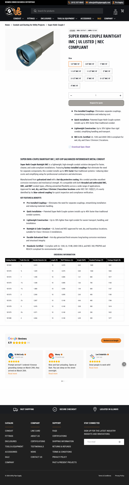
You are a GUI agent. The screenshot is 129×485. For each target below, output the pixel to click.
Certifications (38, 441)
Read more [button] (12, 373)
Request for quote (96, 103)
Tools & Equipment (14, 446)
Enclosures (11, 441)
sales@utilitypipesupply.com (99, 2)
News (33, 452)
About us (35, 436)
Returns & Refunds (61, 446)
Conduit (9, 431)
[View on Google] (10, 355)
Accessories (11, 452)
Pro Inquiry (119, 2)
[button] (5, 364)
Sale (99, 18)
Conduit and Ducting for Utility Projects (29, 25)
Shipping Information (63, 441)
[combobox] (67, 11)
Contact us (36, 457)
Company (9, 462)
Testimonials (37, 446)
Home (7, 25)
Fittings (9, 436)
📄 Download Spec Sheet (79, 147)
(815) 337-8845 (77, 2)
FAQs (54, 431)
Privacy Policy (59, 457)
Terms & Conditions (62, 452)
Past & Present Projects (64, 462)
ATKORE (72, 30)
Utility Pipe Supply (15, 476)
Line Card (35, 431)
